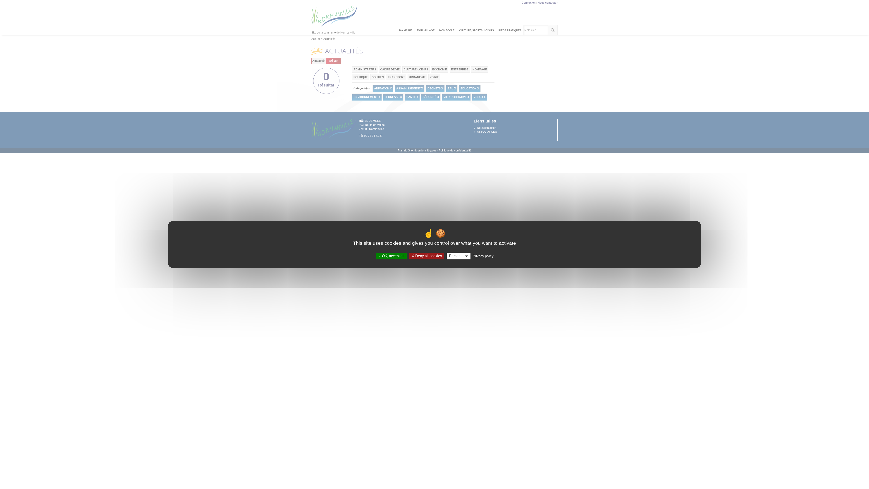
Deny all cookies (428, 256)
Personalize (458, 256)
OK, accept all (392, 256)
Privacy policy (483, 256)
